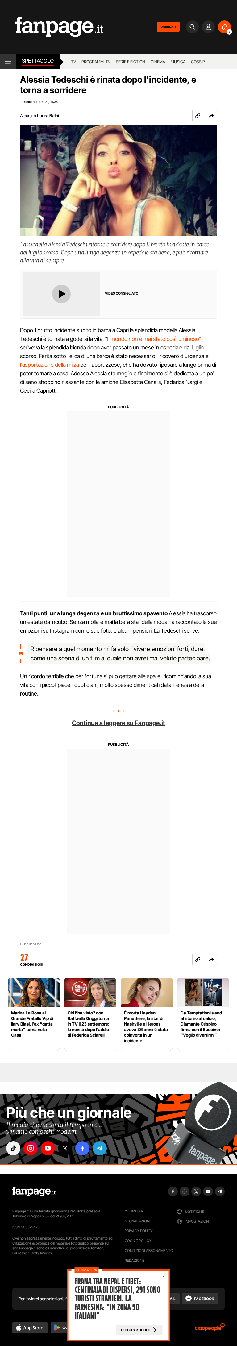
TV (73, 61)
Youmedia (134, 1211)
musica (178, 61)
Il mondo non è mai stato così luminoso (153, 339)
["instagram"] (30, 1148)
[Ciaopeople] (210, 1329)
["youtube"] (48, 1148)
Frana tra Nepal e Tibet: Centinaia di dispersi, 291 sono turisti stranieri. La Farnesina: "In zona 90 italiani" (117, 1298)
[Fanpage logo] (51, 27)
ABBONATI (168, 27)
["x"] (65, 1148)
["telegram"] (100, 1148)
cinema (158, 61)
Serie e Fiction (130, 61)
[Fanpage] (34, 1191)
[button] (211, 115)
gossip (198, 61)
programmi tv (95, 61)
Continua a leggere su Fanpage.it (118, 723)
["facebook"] (82, 1148)
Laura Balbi (48, 115)
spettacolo (38, 61)
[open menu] (8, 61)
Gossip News (31, 944)
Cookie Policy (138, 1240)
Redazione (134, 1260)
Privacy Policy (138, 1230)
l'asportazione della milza (49, 364)
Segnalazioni (137, 1221)
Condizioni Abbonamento (149, 1250)
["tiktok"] (13, 1148)
